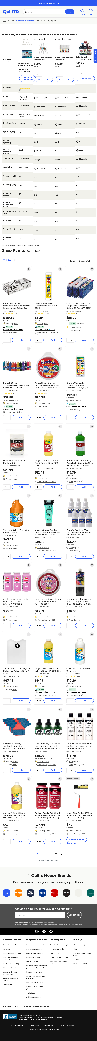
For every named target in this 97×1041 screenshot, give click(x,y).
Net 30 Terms (32, 962)
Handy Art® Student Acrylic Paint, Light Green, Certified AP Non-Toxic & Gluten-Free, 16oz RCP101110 (80, 462)
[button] (95, 3)
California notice (49, 1025)
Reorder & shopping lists (60, 945)
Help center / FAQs (11, 964)
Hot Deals (40, 21)
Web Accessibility (80, 964)
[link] (29, 269)
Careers (76, 959)
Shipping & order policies (13, 968)
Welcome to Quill (80, 945)
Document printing (34, 972)
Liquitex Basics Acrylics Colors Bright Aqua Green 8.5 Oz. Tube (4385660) (47, 532)
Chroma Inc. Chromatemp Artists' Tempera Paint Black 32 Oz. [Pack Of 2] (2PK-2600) (79, 601)
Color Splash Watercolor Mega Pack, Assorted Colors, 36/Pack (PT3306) (78, 305)
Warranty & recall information (10, 973)
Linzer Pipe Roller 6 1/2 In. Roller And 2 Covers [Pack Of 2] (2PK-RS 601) (79, 815)
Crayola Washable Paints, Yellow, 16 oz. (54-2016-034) (48, 669)
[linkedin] (44, 931)
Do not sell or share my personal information (44, 1029)
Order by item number (59, 957)
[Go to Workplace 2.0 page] (90, 893)
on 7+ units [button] (81, 324)
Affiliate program (33, 997)
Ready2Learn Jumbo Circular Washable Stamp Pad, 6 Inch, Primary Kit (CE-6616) (48, 385)
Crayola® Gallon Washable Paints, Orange (16, 531)
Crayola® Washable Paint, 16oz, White (79, 669)
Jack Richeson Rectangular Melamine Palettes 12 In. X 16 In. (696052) (16, 670)
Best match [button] (85, 261)
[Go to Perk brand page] (42, 893)
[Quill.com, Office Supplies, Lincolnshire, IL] (10, 1017)
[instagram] (37, 931)
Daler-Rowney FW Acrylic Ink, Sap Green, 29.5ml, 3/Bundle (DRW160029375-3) (48, 746)
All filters (9, 260)
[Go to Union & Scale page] (78, 893)
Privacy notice (34, 1025)
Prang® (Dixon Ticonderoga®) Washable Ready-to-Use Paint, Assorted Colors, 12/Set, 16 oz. (16, 385)
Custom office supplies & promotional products (36, 967)
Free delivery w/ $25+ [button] (46, 481)
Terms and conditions (36, 922)
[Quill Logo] (11, 11)
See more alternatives (27, 78)
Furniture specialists (34, 982)
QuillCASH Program (34, 953)
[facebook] (51, 931)
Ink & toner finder (57, 949)
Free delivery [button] (11, 332)
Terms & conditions (16, 1025)
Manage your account (12, 953)
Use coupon (74, 915)
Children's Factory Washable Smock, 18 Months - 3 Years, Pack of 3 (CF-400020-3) (16, 746)
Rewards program (34, 949)
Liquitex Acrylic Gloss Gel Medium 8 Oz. (15, 461)
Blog (75, 949)
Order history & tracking (13, 945)
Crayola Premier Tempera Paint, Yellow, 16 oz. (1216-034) (47, 462)
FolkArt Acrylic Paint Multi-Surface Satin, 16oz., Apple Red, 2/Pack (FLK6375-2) (48, 815)
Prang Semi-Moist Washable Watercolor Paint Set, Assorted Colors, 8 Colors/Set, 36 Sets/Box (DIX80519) (16, 305)
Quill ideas (30, 993)
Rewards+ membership (36, 945)
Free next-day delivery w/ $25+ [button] (48, 333)
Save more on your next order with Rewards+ (54, 3)
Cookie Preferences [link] (67, 1025)
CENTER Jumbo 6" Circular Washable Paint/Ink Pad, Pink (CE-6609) (48, 601)
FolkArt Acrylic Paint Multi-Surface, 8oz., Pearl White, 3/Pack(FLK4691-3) (79, 746)
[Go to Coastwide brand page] (19, 893)
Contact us (7, 985)
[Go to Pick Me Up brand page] (31, 893)
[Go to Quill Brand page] (7, 893)
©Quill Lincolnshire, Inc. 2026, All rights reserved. (36, 1017)
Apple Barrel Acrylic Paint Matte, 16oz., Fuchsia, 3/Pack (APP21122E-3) (16, 601)
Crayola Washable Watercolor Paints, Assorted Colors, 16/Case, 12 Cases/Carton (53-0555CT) (80, 385)
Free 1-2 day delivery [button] (14, 412)
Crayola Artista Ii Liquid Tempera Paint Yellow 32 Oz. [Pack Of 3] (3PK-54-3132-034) (15, 815)
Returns (6, 949)
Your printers (55, 953)
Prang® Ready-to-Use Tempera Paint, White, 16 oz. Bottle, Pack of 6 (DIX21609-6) (78, 532)
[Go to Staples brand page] (54, 893)
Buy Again (51, 21)
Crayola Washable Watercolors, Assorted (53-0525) (48, 305)
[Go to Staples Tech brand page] (66, 893)
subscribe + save (33, 957)
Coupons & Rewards (25, 21)
